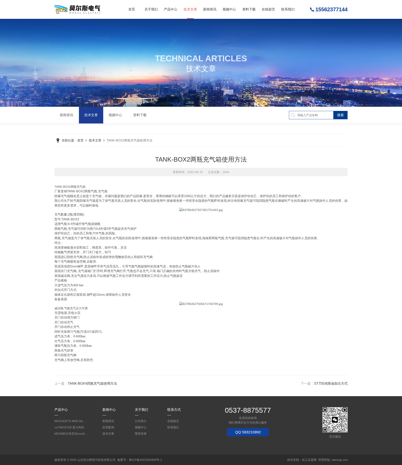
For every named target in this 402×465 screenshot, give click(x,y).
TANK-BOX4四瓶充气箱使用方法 (92, 383)
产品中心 (170, 9)
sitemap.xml (340, 459)
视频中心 (229, 9)
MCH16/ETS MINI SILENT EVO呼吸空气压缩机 (71, 421)
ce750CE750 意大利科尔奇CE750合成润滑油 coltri (71, 427)
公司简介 (141, 421)
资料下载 (249, 9)
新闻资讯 (209, 9)
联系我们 (288, 9)
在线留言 (268, 9)
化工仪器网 (309, 459)
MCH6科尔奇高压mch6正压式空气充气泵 (71, 433)
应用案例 (108, 427)
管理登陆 (324, 459)
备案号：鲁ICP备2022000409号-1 (139, 459)
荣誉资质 (141, 433)
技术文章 (190, 9)
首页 (131, 9)
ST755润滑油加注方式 (331, 383)
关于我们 (151, 9)
